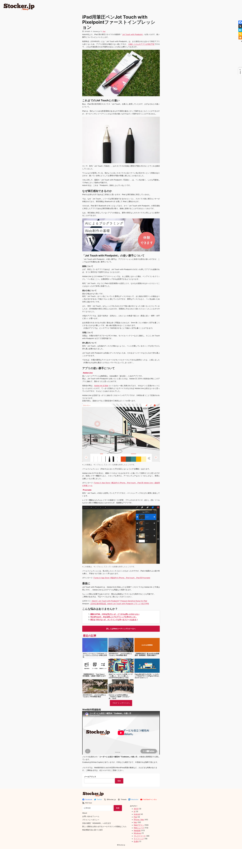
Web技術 (137, 831)
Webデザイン (139, 825)
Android (137, 814)
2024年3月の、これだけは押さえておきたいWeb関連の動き (94, 696)
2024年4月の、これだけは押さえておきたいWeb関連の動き (120, 654)
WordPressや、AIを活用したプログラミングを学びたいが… (113, 617)
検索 (117, 808)
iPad (104, 31)
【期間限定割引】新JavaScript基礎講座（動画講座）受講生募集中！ (147, 654)
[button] (240, 71)
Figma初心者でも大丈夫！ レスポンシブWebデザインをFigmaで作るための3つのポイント (147, 676)
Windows (137, 833)
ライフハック (139, 839)
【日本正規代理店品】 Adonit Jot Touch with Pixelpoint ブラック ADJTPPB (119, 604)
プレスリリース (140, 836)
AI (134, 811)
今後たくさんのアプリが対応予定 (141, 44)
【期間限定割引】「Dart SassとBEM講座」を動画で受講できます (94, 675)
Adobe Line (88, 373)
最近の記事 (89, 635)
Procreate (87, 490)
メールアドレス (90, 777)
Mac (135, 822)
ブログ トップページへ (121, 703)
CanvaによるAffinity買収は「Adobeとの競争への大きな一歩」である (119, 696)
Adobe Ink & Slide (101, 386)
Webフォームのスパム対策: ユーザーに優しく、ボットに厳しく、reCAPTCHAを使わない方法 (121, 676)
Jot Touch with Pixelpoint (132, 34)
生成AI (136, 841)
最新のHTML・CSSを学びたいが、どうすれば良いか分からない (115, 614)
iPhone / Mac (139, 820)
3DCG (136, 809)
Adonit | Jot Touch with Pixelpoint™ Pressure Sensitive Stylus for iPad (119, 601)
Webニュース (139, 828)
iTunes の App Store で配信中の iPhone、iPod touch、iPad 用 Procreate (121, 578)
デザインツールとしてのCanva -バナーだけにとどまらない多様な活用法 (95, 655)
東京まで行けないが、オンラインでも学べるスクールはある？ (114, 620)
